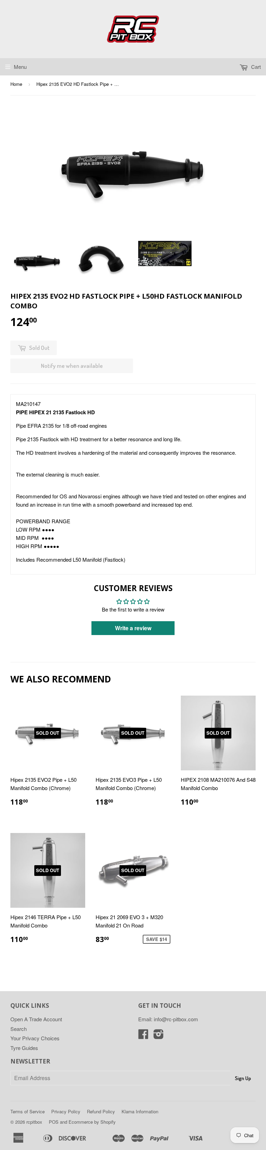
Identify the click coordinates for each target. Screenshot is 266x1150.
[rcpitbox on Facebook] (143, 1036)
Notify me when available (72, 365)
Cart (255, 66)
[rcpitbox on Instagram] (158, 1036)
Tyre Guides (24, 1047)
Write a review (133, 628)
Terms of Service (27, 1111)
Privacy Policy (65, 1111)
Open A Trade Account (36, 1019)
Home (16, 84)
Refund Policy (101, 1111)
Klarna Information (140, 1111)
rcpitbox (34, 1122)
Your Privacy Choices (35, 1038)
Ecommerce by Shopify (92, 1122)
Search (18, 1028)
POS (54, 1122)
